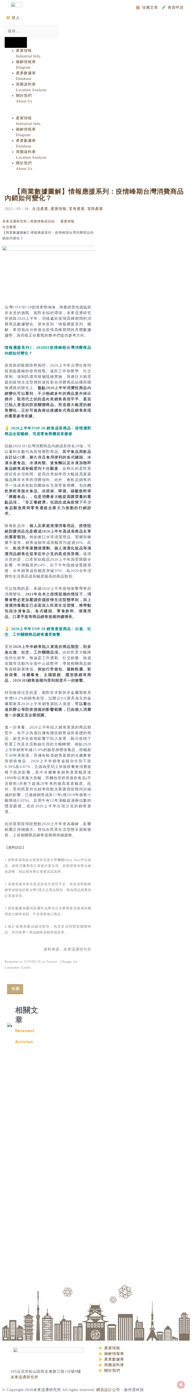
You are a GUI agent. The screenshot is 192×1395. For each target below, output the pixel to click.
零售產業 (77, 209)
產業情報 (58, 209)
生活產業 (40, 209)
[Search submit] (16, 42)
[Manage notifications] (181, 1384)
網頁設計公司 (108, 1390)
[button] (92, 112)
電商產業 (95, 209)
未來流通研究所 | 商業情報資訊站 (28, 221)
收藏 (16, 989)
